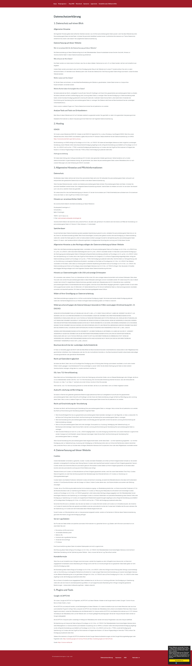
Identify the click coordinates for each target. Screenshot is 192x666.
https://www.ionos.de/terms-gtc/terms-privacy (67, 139)
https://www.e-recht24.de (65, 642)
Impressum (118, 657)
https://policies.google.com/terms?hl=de (101, 639)
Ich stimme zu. (179, 660)
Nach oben (135, 657)
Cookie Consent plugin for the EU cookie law (179, 663)
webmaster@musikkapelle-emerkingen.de (69, 218)
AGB (125, 657)
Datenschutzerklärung (107, 657)
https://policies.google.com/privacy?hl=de (75, 639)
